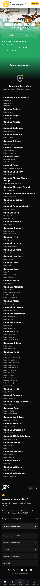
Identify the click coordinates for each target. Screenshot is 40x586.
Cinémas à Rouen (11, 408)
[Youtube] (22, 570)
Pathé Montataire (9, 310)
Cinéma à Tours (10, 460)
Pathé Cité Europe (9, 203)
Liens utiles (7, 563)
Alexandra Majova (24, 48)
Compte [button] (35, 584)
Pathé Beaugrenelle (10, 365)
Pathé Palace (7, 383)
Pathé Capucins (8, 162)
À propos (6, 549)
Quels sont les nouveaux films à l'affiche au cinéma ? (16, 504)
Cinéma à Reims (11, 389)
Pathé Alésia (7, 355)
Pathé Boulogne (8, 150)
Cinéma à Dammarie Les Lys (17, 206)
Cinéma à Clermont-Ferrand (16, 187)
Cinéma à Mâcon (11, 280)
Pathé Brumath (8, 433)
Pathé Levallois (8, 259)
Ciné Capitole (7, 190)
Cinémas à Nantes (12, 322)
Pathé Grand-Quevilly (10, 414)
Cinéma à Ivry (9, 237)
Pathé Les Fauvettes (10, 362)
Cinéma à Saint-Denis (13, 417)
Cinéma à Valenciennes (14, 473)
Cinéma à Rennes (11, 395)
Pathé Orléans (8, 348)
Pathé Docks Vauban (10, 246)
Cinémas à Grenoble (13, 228)
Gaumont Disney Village (11, 184)
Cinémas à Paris (11, 352)
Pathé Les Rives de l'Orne (11, 168)
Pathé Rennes (8, 398)
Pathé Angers (8, 118)
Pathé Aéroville (8, 405)
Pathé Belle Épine (9, 439)
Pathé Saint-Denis (9, 420)
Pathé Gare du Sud (9, 340)
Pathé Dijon (7, 218)
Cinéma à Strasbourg (13, 430)
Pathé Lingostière (9, 334)
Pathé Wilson (7, 457)
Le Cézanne (7, 100)
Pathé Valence (8, 470)
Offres (20, 584)
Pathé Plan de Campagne (11, 292)
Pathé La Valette (9, 448)
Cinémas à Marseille (13, 287)
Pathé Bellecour (8, 277)
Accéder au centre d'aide (11, 526)
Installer (34, 4)
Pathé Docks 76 (8, 411)
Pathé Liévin (7, 266)
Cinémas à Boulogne (13, 147)
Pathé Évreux (7, 225)
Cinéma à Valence (11, 467)
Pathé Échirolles (8, 233)
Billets (27, 584)
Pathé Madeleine (9, 290)
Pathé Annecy (8, 125)
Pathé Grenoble (8, 231)
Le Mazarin (7, 103)
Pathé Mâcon (8, 283)
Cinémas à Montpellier (14, 314)
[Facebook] (9, 570)
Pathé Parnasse (8, 370)
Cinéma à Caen (10, 165)
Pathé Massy (7, 304)
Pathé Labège (8, 455)
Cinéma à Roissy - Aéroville (16, 402)
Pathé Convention (9, 360)
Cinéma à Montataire (13, 307)
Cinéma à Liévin (11, 262)
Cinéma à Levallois (12, 256)
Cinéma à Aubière (11, 134)
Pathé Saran (7, 346)
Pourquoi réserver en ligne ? (11, 519)
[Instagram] (18, 570)
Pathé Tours (7, 463)
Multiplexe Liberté (9, 159)
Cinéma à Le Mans (12, 250)
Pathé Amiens (8, 112)
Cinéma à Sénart (11, 423)
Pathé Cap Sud (8, 144)
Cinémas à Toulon (11, 443)
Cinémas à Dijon (11, 213)
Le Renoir (6, 106)
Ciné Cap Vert (8, 216)
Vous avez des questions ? (12, 556)
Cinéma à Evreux (11, 221)
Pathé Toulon (7, 446)
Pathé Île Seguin (8, 153)
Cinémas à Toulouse (13, 451)
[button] (29, 11)
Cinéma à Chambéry (13, 172)
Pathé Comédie (8, 319)
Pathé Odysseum (9, 317)
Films (4, 584)
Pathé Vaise (7, 272)
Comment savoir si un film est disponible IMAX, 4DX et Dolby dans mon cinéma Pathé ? (17, 512)
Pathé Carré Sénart (9, 426)
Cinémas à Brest (11, 156)
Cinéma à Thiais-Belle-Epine (16, 436)
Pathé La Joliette (9, 297)
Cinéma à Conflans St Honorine (18, 193)
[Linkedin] (30, 570)
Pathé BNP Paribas (9, 368)
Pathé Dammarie (9, 209)
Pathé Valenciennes (10, 476)
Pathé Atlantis (8, 328)
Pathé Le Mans (8, 253)
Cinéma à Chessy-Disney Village (15, 179)
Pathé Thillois (8, 392)
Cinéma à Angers (11, 115)
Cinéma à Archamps (13, 128)
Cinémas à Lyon (11, 269)
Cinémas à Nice (10, 331)
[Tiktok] (26, 570)
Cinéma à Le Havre (12, 243)
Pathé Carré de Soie (10, 274)
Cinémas (12, 584)
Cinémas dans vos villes (11, 543)
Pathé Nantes (8, 326)
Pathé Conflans (8, 196)
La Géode (6, 385)
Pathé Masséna (8, 337)
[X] (13, 570)
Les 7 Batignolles (9, 380)
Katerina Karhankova (10, 48)
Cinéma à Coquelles (12, 200)
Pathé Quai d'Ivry (9, 240)
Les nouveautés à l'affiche (12, 536)
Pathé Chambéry (9, 175)
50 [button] (5, 41)
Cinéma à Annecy (11, 122)
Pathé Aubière (8, 138)
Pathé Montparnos (9, 378)
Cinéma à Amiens (11, 109)
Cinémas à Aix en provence (16, 97)
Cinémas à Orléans (12, 343)
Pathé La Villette (9, 375)
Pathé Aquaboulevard (10, 357)
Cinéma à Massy (11, 301)
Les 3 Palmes (7, 295)
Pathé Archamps (9, 131)
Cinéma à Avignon (12, 141)
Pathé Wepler (7, 373)
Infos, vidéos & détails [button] (9, 51)
